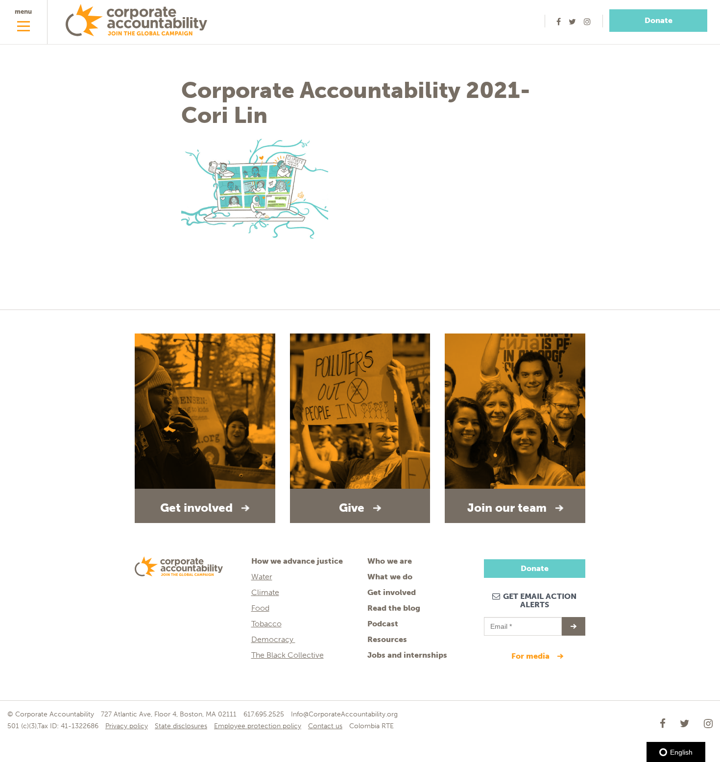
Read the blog (393, 608)
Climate (265, 592)
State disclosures (181, 726)
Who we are (389, 561)
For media (531, 656)
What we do (389, 576)
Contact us (325, 726)
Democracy (273, 639)
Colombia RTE (371, 726)
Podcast (382, 623)
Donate (658, 20)
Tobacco (266, 623)
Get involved (391, 592)
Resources (387, 639)
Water (261, 576)
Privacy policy (126, 726)
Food (260, 608)
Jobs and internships (407, 655)
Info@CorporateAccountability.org (344, 714)
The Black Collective (287, 655)
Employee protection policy (257, 726)
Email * (500, 622)
